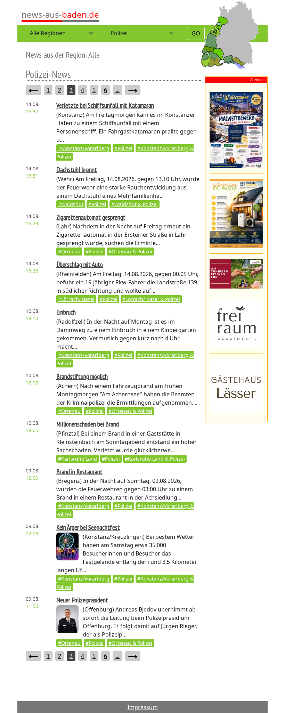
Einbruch (66, 312)
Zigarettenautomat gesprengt (90, 217)
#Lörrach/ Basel (76, 299)
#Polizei (123, 148)
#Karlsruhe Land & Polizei (155, 458)
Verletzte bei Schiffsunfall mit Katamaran (105, 105)
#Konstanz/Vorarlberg (83, 148)
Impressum (143, 707)
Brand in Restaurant (79, 471)
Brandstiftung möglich (82, 376)
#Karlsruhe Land (77, 458)
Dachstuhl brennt (76, 169)
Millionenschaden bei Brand (87, 424)
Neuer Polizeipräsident (82, 599)
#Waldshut (70, 204)
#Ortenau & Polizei (130, 251)
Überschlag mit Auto (79, 264)
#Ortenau (69, 251)
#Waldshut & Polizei (134, 204)
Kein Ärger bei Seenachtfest (88, 527)
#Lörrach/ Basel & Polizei (151, 299)
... (117, 90)
